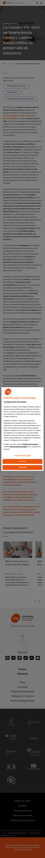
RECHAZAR (22, 467)
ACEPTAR (22, 461)
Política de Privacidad (18, 447)
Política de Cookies (30, 444)
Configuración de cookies (22, 455)
